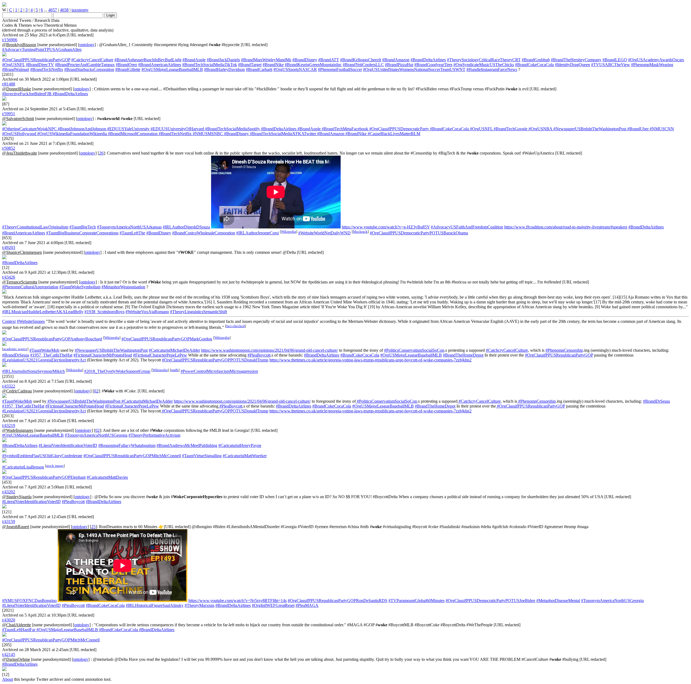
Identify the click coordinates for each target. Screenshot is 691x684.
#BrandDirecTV (40, 64)
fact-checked (235, 326)
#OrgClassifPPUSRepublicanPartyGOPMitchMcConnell (132, 455)
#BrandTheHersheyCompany (576, 59)
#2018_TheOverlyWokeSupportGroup (117, 371)
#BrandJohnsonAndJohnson (81, 128)
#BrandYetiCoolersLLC (363, 64)
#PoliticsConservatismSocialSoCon (414, 350)
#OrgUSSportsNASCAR (295, 69)
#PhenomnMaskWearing (652, 64)
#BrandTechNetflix (46, 69)
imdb (174, 370)
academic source (15, 349)
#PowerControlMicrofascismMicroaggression (219, 371)
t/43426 (8, 277)
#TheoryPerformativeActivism (154, 435)
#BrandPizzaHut (399, 64)
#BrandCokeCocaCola (534, 64)
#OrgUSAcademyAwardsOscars (656, 59)
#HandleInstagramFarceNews (491, 69)
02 (96, 391)
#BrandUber (637, 128)
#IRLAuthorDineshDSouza (186, 227)
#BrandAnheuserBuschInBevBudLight (147, 59)
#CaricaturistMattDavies (107, 477)
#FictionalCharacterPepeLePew (160, 355)
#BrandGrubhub (536, 59)
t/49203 (8, 247)
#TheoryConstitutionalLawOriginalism (35, 227)
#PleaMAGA (307, 605)
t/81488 (8, 84)
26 (101, 153)
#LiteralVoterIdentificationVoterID (68, 445)
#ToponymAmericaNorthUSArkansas (129, 227)
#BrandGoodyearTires (433, 64)
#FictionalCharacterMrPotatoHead (102, 355)
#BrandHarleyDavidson (224, 69)
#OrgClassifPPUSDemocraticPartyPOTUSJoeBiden (490, 600)
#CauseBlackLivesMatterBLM (393, 133)
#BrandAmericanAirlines (159, 64)
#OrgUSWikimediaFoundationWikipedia (71, 133)
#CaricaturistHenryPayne (239, 445)
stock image (55, 466)
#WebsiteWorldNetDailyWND (324, 233)
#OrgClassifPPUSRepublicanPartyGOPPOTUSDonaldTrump (215, 360)
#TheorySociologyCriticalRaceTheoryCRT (484, 59)
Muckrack (360, 232)
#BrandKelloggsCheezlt (360, 59)
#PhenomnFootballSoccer (340, 69)
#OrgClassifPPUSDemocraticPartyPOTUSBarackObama (419, 233)
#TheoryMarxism (199, 605)
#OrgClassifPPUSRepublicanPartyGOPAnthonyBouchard (52, 339)
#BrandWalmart (15, 69)
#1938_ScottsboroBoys (104, 311)
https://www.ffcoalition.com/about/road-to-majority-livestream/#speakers (565, 227)
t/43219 (8, 425)
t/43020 (8, 620)
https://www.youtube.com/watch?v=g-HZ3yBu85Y (386, 227)
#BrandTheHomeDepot (463, 355)
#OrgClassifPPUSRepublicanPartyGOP (36, 59)
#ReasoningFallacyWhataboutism (126, 445)
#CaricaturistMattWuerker (245, 455)
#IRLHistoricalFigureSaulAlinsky (155, 605)
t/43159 (8, 521)
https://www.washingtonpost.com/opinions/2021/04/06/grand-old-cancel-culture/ (269, 350)
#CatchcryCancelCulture (92, 59)
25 (93, 526)
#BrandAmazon (395, 59)
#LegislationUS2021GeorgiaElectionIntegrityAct (44, 360)
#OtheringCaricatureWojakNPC (29, 128)
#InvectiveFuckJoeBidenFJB (27, 93)
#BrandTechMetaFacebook (344, 128)
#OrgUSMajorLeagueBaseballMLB (172, 69)
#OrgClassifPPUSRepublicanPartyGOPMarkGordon (166, 339)
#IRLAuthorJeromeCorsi (257, 233)
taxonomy (80, 10)
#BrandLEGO (614, 59)
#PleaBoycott (259, 355)
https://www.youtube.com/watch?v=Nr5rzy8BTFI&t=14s (237, 600)
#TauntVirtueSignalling (202, 455)
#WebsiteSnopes (31, 321)
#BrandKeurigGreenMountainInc (313, 64)
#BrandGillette (127, 69)
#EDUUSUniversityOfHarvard (177, 128)
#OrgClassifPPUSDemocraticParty (398, 128)
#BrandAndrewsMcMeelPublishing (187, 445)
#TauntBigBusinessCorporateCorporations (82, 233)
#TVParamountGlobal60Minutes (416, 600)
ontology (86, 44)
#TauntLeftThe (132, 233)
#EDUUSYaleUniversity (128, 128)
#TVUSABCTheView (610, 64)
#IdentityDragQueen (572, 64)
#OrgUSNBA (539, 128)
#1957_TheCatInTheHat (51, 355)
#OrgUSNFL (13, 64)
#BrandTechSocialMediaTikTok (209, 64)
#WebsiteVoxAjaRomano (147, 311)
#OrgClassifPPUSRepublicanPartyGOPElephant (44, 477)
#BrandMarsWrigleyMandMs (266, 59)
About (7, 679)
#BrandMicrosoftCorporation (132, 133)
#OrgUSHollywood (19, 133)
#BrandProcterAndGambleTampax (85, 64)
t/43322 (8, 386)
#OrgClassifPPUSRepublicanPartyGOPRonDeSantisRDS (337, 600)
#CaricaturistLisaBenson (23, 467)
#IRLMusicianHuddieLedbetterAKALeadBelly (42, 311)
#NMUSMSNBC (207, 133)
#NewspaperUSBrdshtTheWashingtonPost (589, 128)
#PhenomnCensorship (564, 350)
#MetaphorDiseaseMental (558, 600)
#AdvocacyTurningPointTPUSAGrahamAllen (42, 49)
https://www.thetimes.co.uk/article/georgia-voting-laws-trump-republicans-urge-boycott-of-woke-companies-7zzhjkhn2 (370, 360)
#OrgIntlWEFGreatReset (273, 605)
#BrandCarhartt (259, 69)
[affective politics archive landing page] (4, 5)
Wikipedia (288, 232)
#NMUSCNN (661, 128)
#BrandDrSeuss (15, 355)
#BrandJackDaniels (223, 59)
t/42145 (8, 654)
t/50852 (8, 148)
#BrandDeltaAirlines (428, 59)
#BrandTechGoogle (510, 128)
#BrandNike (273, 64)
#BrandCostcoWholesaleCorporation (203, 233)
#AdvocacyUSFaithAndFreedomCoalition (467, 227)
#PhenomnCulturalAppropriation (30, 287)
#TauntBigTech (82, 227)
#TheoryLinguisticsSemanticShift (198, 311)
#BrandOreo (126, 64)
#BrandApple (194, 59)
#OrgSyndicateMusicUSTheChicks (483, 64)
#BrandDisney (304, 59)
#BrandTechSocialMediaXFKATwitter (282, 133)
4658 (64, 10)
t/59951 (8, 113)
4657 (52, 10)
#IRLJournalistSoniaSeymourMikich (33, 371)
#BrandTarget (250, 64)
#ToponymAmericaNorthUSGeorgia (96, 435)
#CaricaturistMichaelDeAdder (174, 350)
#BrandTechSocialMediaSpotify (232, 128)
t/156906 (9, 39)
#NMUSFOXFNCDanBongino (29, 600)
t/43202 (8, 492)
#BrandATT (328, 59)
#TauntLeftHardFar (18, 629)
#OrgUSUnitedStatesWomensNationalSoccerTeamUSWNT (414, 69)
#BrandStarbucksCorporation (89, 69)
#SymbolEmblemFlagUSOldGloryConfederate (42, 455)
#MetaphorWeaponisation (123, 287)
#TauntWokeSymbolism (79, 287)
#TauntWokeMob (44, 350)
